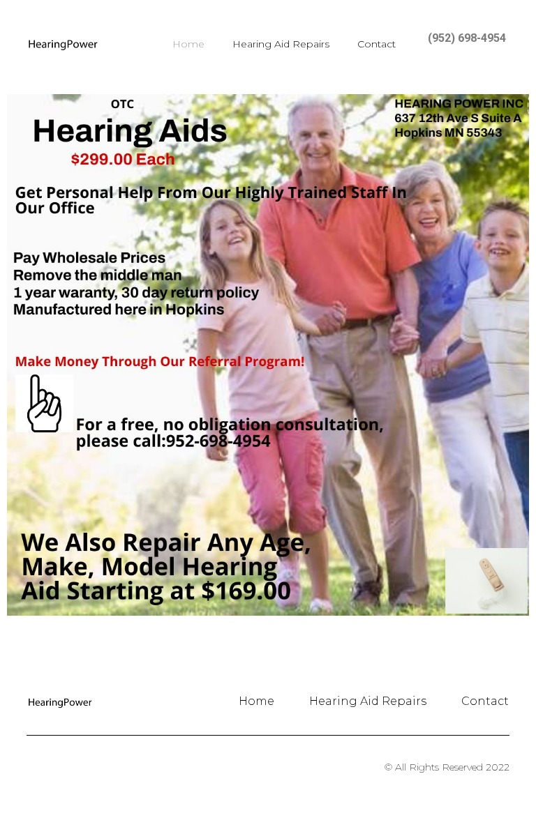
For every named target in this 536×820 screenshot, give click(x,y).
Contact (376, 44)
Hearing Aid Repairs (280, 44)
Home (188, 44)
